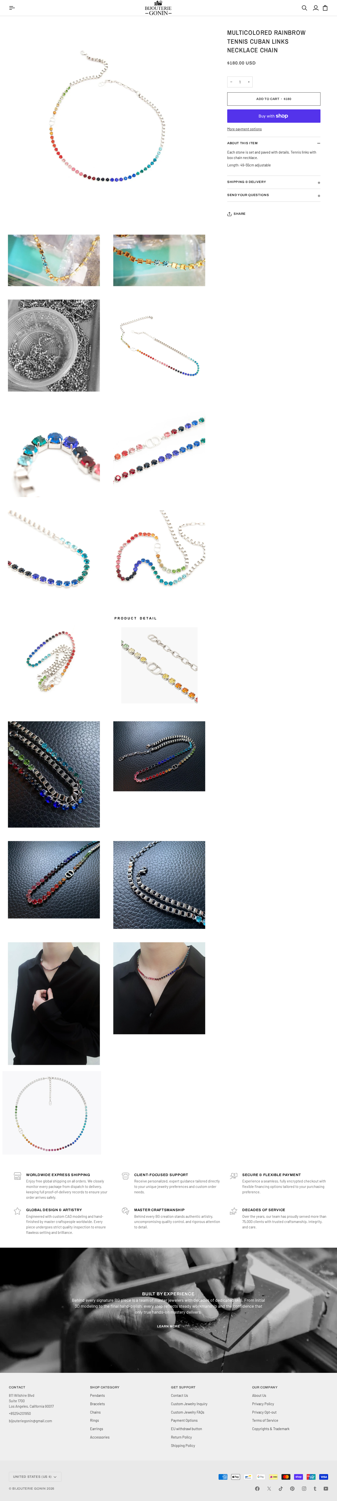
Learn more (168, 1326)
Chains (95, 1412)
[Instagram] (304, 1488)
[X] (269, 1488)
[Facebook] (257, 1488)
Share (240, 214)
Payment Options (184, 1420)
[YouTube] (326, 1488)
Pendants (97, 1395)
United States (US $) (32, 1477)
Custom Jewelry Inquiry (189, 1403)
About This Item (242, 143)
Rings (94, 1420)
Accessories (100, 1437)
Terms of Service (265, 1420)
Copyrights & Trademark (270, 1428)
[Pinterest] (292, 1488)
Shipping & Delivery (246, 182)
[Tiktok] (281, 1488)
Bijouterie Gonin (29, 1488)
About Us (259, 1395)
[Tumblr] (315, 1488)
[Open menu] (12, 8)
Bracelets (97, 1403)
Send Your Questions (248, 195)
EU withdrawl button (186, 1428)
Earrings (96, 1428)
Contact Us (179, 1395)
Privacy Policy (263, 1403)
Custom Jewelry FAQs (187, 1412)
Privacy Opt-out (264, 1412)
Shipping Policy (183, 1445)
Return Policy (181, 1437)
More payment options (244, 129)
